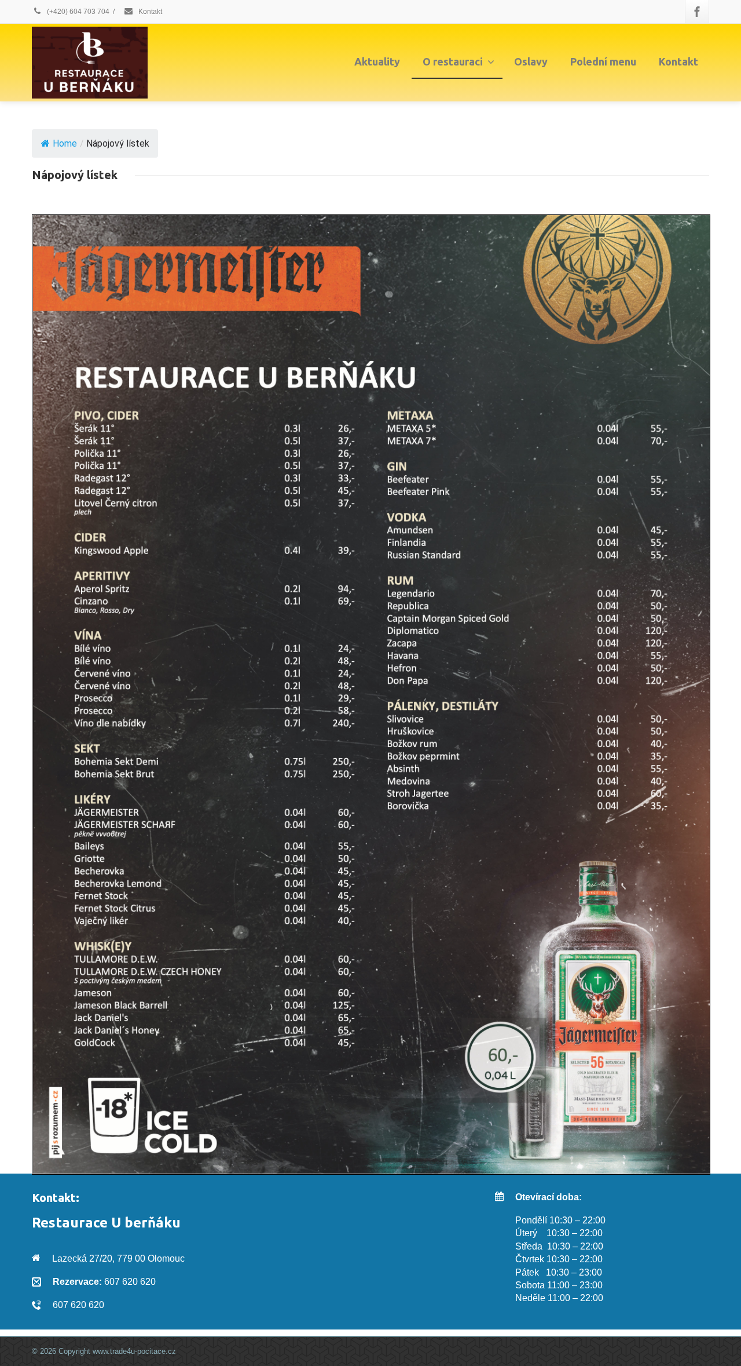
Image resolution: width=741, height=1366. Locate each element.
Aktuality (377, 61)
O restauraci (453, 61)
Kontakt (149, 12)
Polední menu (603, 61)
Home (65, 143)
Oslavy (531, 61)
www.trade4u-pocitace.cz (134, 1351)
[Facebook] (697, 11)
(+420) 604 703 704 (77, 12)
